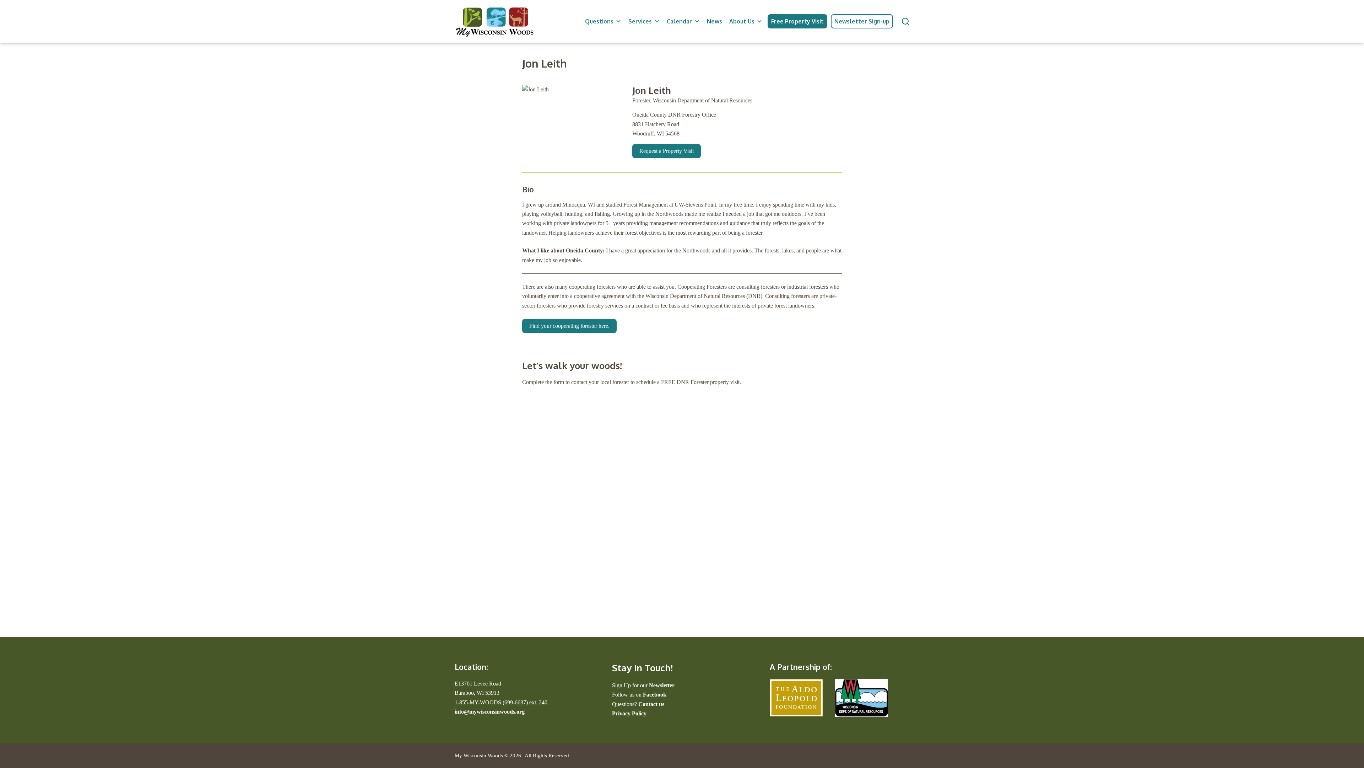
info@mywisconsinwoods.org (490, 712)
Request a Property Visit (666, 151)
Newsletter (662, 685)
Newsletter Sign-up (861, 21)
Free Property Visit (797, 21)
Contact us (651, 704)
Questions (599, 21)
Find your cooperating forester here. (569, 326)
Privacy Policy (629, 713)
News (714, 21)
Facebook (654, 695)
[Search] (905, 21)
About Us (741, 21)
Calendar (679, 21)
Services (640, 21)
